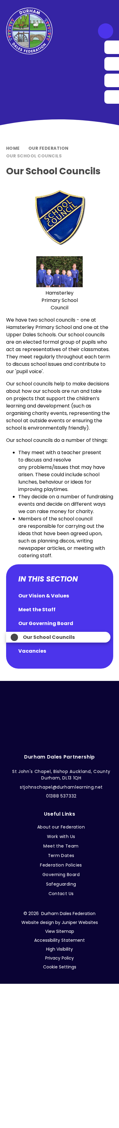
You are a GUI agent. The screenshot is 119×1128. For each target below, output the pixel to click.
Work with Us (61, 836)
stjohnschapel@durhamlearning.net (61, 787)
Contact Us (61, 893)
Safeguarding (61, 884)
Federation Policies (61, 865)
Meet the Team (60, 846)
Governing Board (61, 874)
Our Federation (48, 148)
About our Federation (61, 827)
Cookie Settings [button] (59, 967)
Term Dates (61, 855)
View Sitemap (59, 931)
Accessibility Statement (59, 940)
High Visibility (59, 949)
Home (13, 148)
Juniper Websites (80, 922)
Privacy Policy (59, 958)
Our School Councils (34, 156)
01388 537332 (61, 796)
